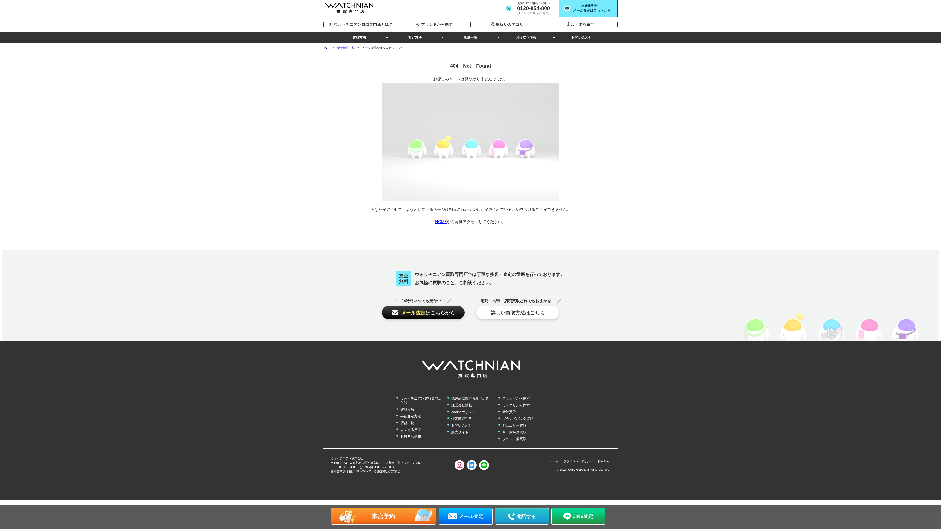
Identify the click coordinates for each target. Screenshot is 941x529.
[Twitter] (472, 465)
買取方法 (407, 409)
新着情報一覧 (346, 47)
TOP (326, 47)
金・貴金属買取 (514, 432)
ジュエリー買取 (514, 425)
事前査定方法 (410, 416)
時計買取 (509, 412)
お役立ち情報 (410, 436)
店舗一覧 (407, 423)
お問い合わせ (461, 425)
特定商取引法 (461, 419)
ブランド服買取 (514, 439)
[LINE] (484, 465)
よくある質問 (410, 430)
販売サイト (460, 432)
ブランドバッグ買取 (517, 419)
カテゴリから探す (516, 405)
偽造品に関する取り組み (470, 398)
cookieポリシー (463, 412)
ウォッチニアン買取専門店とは (421, 401)
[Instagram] (459, 465)
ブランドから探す (516, 398)
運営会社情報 (461, 405)
